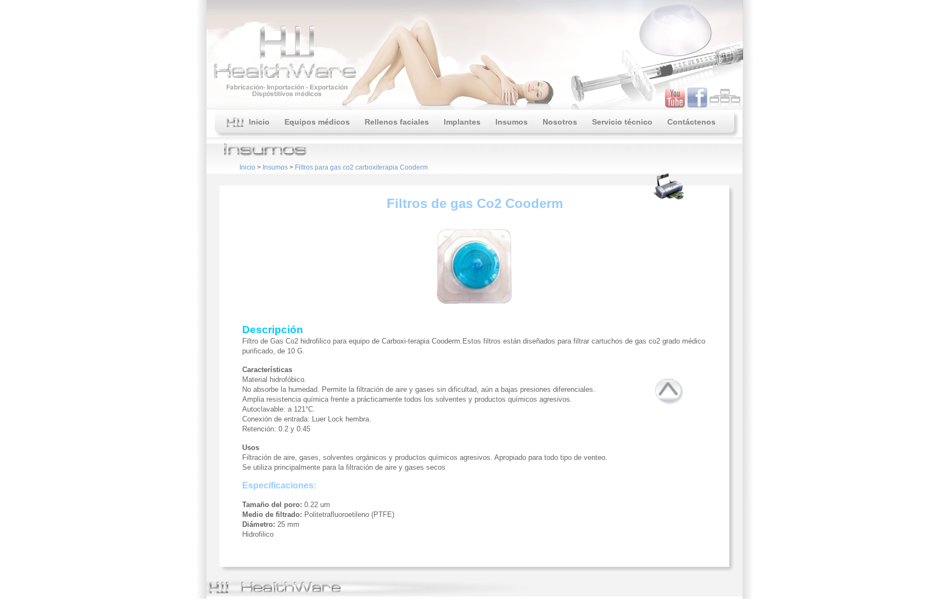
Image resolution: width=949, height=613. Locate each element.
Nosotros (560, 121)
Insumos (511, 121)
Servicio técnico (622, 121)
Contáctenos (691, 121)
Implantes (462, 121)
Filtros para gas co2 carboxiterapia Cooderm (361, 167)
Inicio (257, 121)
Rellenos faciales (397, 121)
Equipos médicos (317, 121)
